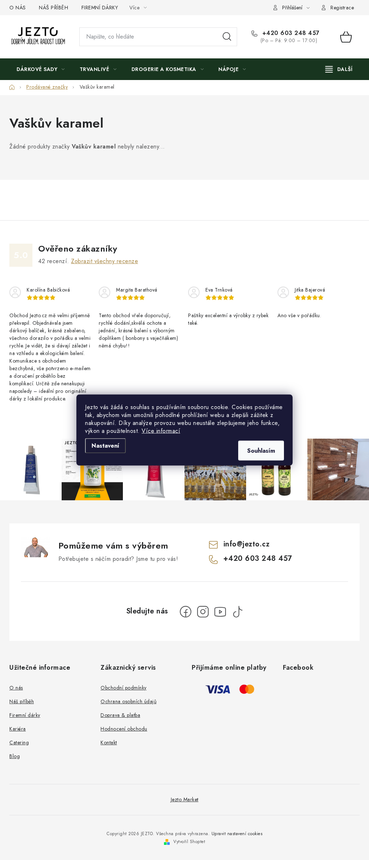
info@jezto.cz (246, 544)
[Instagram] (203, 611)
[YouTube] (220, 611)
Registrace (342, 7)
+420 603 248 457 (290, 33)
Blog (14, 756)
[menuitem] (40, 69)
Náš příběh (21, 701)
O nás (16, 687)
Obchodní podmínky (124, 687)
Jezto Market (185, 799)
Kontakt (109, 742)
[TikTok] (237, 611)
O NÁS (17, 7)
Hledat (227, 36)
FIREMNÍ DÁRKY (99, 7)
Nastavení (105, 446)
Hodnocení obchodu (124, 728)
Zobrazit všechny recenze (104, 261)
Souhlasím (261, 451)
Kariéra (17, 728)
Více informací (161, 431)
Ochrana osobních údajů (128, 701)
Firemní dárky (24, 715)
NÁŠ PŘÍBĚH (53, 7)
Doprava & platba (120, 715)
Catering (19, 742)
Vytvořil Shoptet (189, 841)
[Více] (339, 69)
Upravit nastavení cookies (237, 833)
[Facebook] (185, 611)
